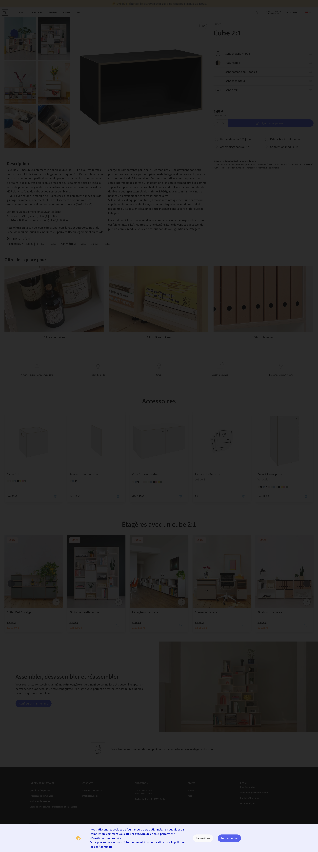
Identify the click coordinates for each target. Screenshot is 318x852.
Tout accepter (229, 838)
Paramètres (203, 838)
